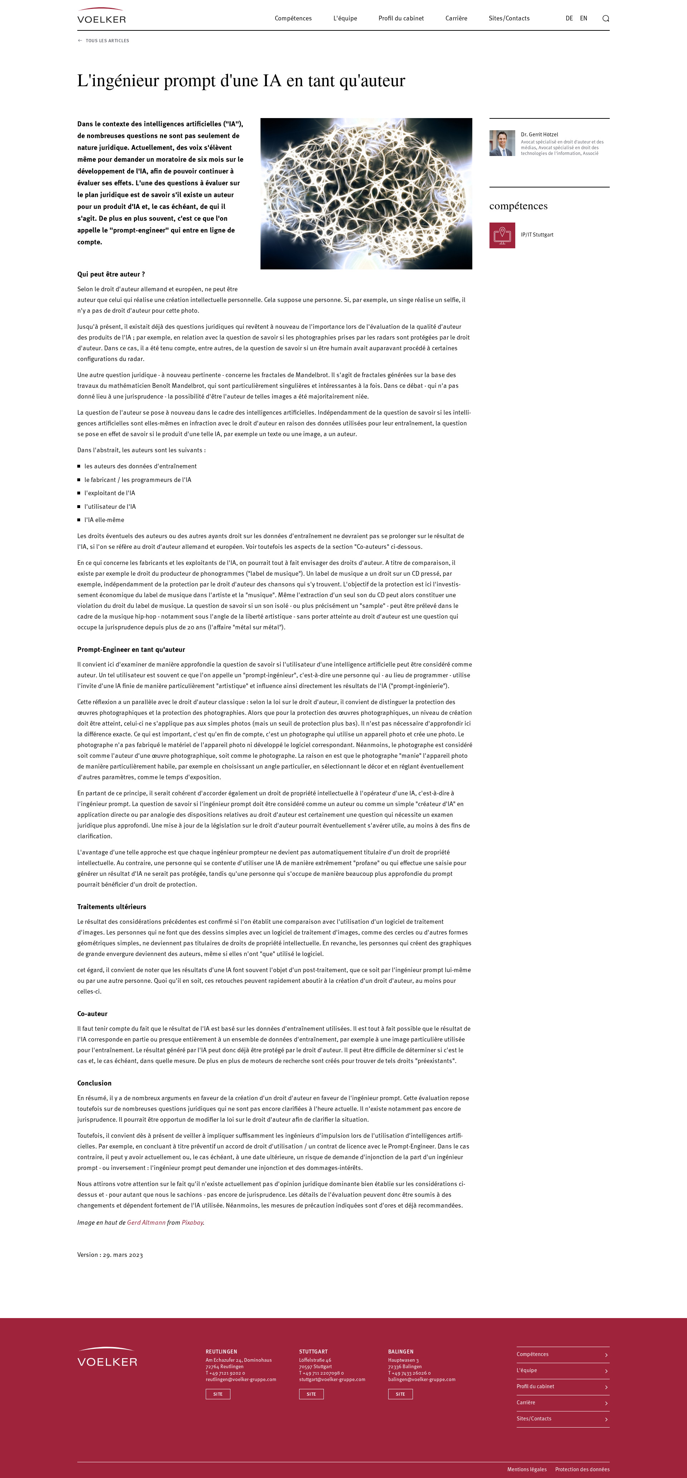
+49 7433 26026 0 (411, 1373)
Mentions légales (527, 1470)
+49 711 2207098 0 (323, 1373)
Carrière (526, 1403)
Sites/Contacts (534, 1419)
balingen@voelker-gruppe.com (421, 1379)
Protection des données (582, 1470)
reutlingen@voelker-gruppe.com (241, 1379)
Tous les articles (108, 41)
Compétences (533, 1354)
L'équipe (527, 1371)
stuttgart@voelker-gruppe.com (332, 1379)
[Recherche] (606, 18)
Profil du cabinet (535, 1387)
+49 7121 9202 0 (227, 1373)
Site (218, 1394)
